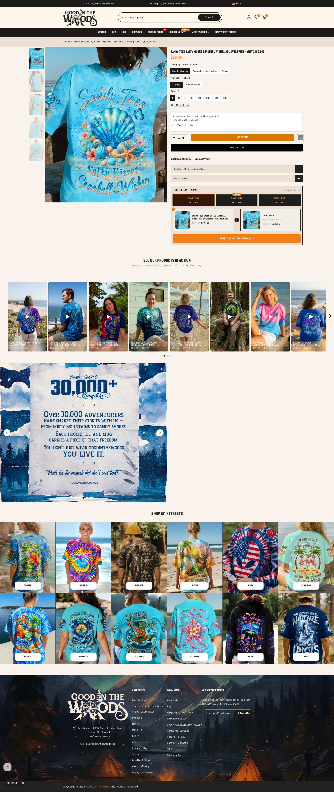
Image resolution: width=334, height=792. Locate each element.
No (191, 125)
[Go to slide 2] (80, 498)
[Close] (22, 782)
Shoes (135, 754)
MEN (114, 32)
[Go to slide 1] (76, 498)
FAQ (169, 706)
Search (209, 17)
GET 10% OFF (13, 783)
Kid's (135, 736)
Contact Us (174, 755)
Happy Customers (142, 772)
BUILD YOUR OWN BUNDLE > (237, 238)
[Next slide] (160, 432)
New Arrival (140, 700)
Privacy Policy (176, 718)
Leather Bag (140, 748)
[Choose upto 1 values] (186, 120)
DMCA (170, 749)
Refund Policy (176, 737)
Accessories (140, 742)
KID (124, 32)
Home (67, 42)
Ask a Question (202, 159)
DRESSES (137, 32)
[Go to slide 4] (87, 498)
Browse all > (292, 190)
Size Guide (181, 105)
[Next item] (330, 317)
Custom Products (177, 743)
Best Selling (140, 766)
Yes (179, 125)
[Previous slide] (6, 432)
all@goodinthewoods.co (101, 3)
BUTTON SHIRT (157, 31)
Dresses (137, 718)
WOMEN (102, 32)
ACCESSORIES (199, 32)
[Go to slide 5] (91, 498)
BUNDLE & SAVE (179, 31)
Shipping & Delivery (181, 159)
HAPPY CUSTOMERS (225, 32)
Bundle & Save (141, 760)
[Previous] (51, 124)
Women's (137, 730)
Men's (135, 724)
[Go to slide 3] (83, 498)
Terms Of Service (178, 731)
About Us (172, 700)
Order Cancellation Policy (184, 724)
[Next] (160, 124)
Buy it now (237, 147)
